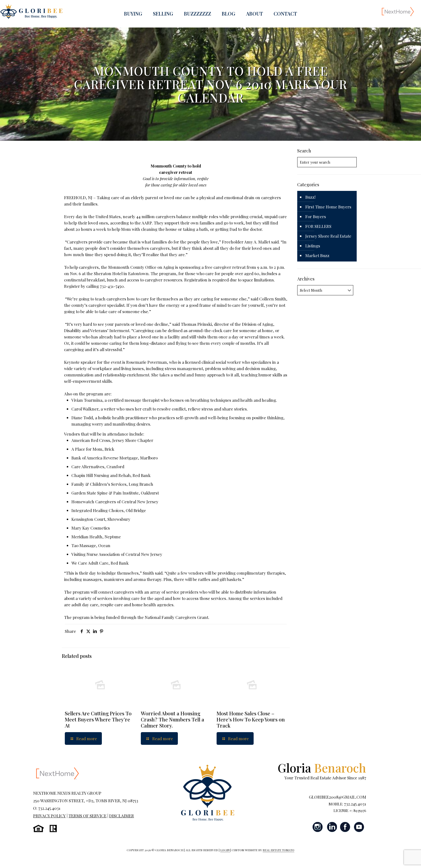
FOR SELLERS (318, 226)
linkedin (331, 827)
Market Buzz (317, 255)
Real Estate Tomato (278, 850)
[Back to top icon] (397, 858)
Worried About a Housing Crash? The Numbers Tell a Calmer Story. (172, 719)
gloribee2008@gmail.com (337, 797)
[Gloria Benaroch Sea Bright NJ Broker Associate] (31, 11)
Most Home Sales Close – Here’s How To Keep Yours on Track (251, 719)
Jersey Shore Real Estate (328, 236)
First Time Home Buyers (328, 206)
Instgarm (318, 827)
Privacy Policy (49, 815)
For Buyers (315, 216)
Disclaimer (121, 815)
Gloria (322, 767)
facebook (345, 827)
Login (225, 850)
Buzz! (310, 197)
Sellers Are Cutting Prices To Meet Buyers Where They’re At (98, 719)
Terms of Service (87, 815)
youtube (359, 827)
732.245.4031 (355, 803)
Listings (312, 245)
